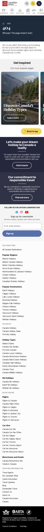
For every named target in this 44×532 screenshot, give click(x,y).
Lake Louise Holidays (11, 297)
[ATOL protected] (29, 512)
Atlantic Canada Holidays (12, 262)
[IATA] (6, 512)
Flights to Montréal (10, 410)
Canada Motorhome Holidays (14, 356)
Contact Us (7, 492)
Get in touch (22, 165)
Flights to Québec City (11, 413)
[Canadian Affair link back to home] (9, 3)
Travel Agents (7, 472)
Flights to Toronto (9, 417)
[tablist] (22, 11)
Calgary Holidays (9, 293)
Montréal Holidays (9, 300)
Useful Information (9, 479)
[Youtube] (26, 212)
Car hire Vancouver (10, 448)
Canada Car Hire (9, 429)
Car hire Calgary (8, 435)
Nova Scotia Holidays (11, 268)
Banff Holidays (8, 290)
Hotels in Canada (9, 464)
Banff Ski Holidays (9, 385)
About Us (6, 495)
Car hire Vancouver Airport (13, 451)
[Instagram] (21, 212)
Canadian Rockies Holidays (13, 281)
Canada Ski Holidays (10, 381)
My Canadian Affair (10, 476)
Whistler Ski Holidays (10, 388)
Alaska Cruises (8, 343)
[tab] (12, 11)
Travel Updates (8, 482)
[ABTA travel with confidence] (18, 512)
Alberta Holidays (9, 258)
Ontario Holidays (9, 275)
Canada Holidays (9, 328)
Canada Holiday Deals (11, 331)
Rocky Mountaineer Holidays (14, 366)
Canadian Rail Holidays (11, 363)
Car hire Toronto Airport (11, 445)
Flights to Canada (9, 400)
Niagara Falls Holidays (11, 303)
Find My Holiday (9, 334)
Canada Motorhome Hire (12, 461)
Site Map (23, 526)
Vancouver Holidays (10, 313)
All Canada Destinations (12, 249)
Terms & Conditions (9, 526)
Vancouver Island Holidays (13, 316)
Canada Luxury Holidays (12, 353)
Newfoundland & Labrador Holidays (17, 271)
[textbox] (22, 226)
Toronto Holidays (9, 310)
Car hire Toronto (9, 442)
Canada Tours (8, 369)
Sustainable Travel (9, 488)
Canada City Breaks (10, 347)
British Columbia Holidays (12, 265)
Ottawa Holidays (9, 306)
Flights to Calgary (9, 407)
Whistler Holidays (9, 319)
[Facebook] (17, 212)
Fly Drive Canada (9, 350)
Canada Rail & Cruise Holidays (14, 359)
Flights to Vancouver (10, 420)
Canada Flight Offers (10, 404)
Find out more (22, 197)
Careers (5, 501)
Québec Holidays (9, 278)
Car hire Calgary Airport (11, 439)
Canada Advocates (10, 498)
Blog (4, 485)
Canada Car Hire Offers (11, 432)
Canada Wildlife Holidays (12, 372)
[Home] (3, 23)
